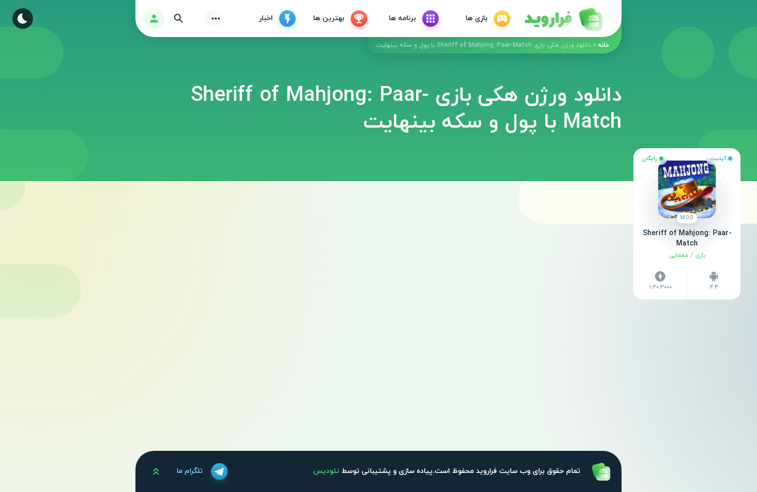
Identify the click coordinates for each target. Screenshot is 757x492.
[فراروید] (562, 18)
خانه (603, 45)
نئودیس (326, 471)
